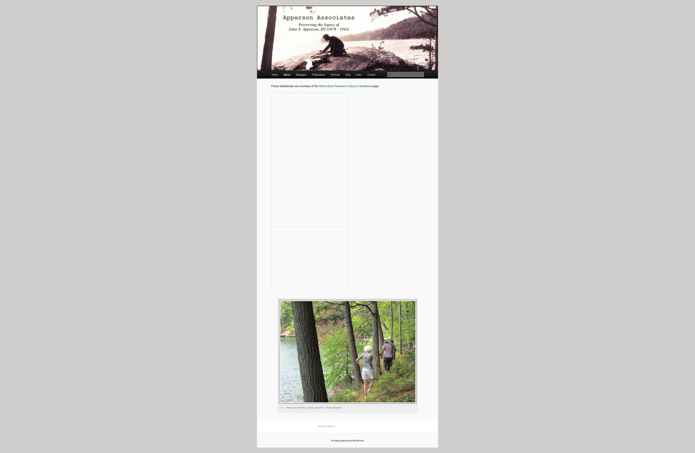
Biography (301, 74)
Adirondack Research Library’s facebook (345, 86)
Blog (348, 74)
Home (275, 74)
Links (359, 74)
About (287, 74)
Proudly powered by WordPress (347, 440)
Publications (318, 74)
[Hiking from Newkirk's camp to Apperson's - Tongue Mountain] (347, 352)
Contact (371, 74)
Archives (335, 74)
